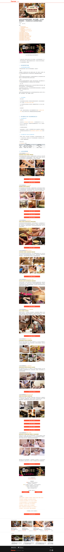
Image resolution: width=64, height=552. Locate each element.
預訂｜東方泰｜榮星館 (32, 179)
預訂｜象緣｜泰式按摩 (32, 306)
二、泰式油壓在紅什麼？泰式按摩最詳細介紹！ (25, 29)
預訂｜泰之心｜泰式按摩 (32, 391)
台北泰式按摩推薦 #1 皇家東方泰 (23, 32)
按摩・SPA (23, 23)
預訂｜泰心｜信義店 (32, 247)
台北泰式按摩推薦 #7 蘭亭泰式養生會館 (24, 37)
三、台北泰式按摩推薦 (22, 31)
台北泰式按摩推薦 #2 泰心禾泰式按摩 (24, 33)
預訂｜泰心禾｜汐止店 (32, 214)
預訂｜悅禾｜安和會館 (32, 429)
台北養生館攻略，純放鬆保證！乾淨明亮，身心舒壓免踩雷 (26, 505)
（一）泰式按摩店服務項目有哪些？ (24, 27)
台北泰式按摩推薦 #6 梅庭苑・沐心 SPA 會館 (25, 36)
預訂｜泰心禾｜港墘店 (32, 217)
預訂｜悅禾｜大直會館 (32, 426)
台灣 (20, 23)
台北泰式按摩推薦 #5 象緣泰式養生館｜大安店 (25, 35)
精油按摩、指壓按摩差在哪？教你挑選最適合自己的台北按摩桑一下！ (28, 506)
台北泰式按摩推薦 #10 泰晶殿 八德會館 (24, 40)
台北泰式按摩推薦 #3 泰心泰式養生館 (24, 34)
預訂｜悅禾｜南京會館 (32, 423)
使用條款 (23, 550)
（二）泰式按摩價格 (21, 28)
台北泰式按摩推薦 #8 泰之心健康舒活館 (24, 38)
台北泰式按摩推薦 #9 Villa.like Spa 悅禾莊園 (25, 39)
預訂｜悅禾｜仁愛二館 (32, 420)
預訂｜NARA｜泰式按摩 (32, 276)
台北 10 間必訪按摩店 (22, 143)
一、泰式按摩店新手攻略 (22, 26)
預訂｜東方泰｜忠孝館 (32, 182)
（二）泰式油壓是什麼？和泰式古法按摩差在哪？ (25, 30)
